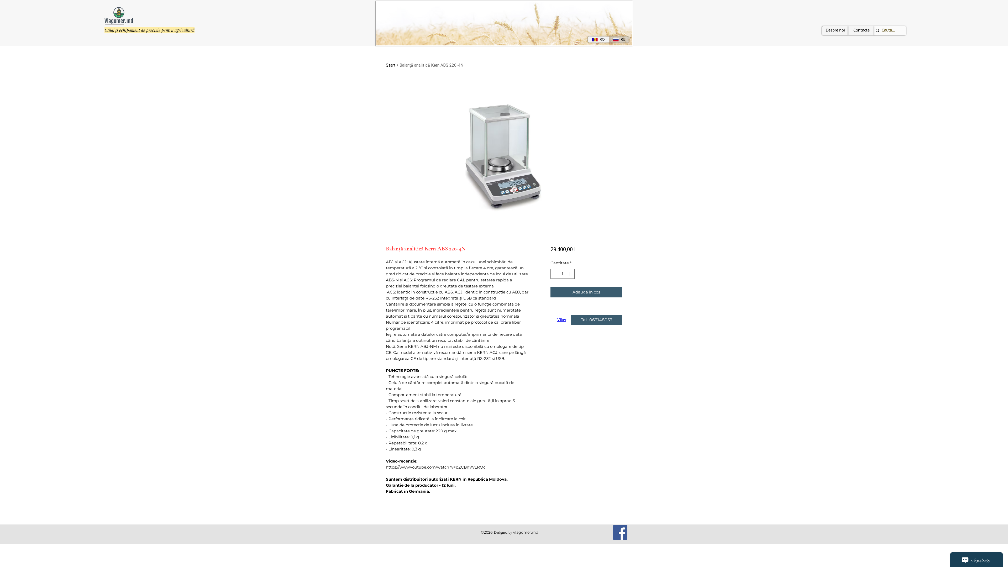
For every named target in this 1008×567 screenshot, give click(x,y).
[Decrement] (554, 274)
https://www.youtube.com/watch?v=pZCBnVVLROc (435, 467)
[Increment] (570, 274)
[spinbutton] (562, 274)
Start (391, 65)
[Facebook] (620, 532)
